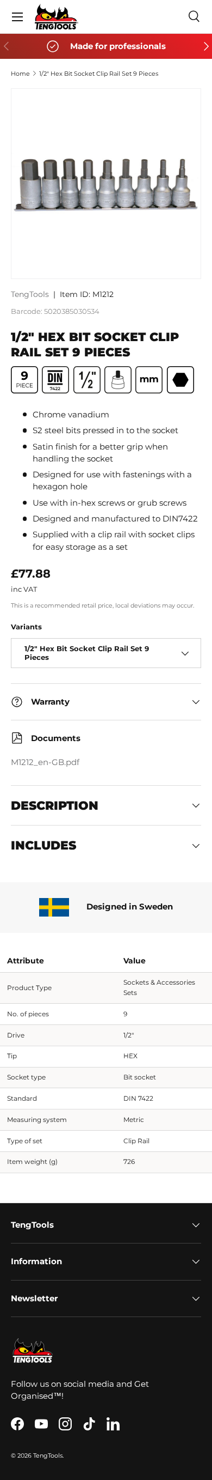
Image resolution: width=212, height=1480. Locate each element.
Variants (26, 626)
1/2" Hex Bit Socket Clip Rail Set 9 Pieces (98, 73)
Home (20, 73)
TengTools (30, 294)
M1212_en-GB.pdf (45, 762)
